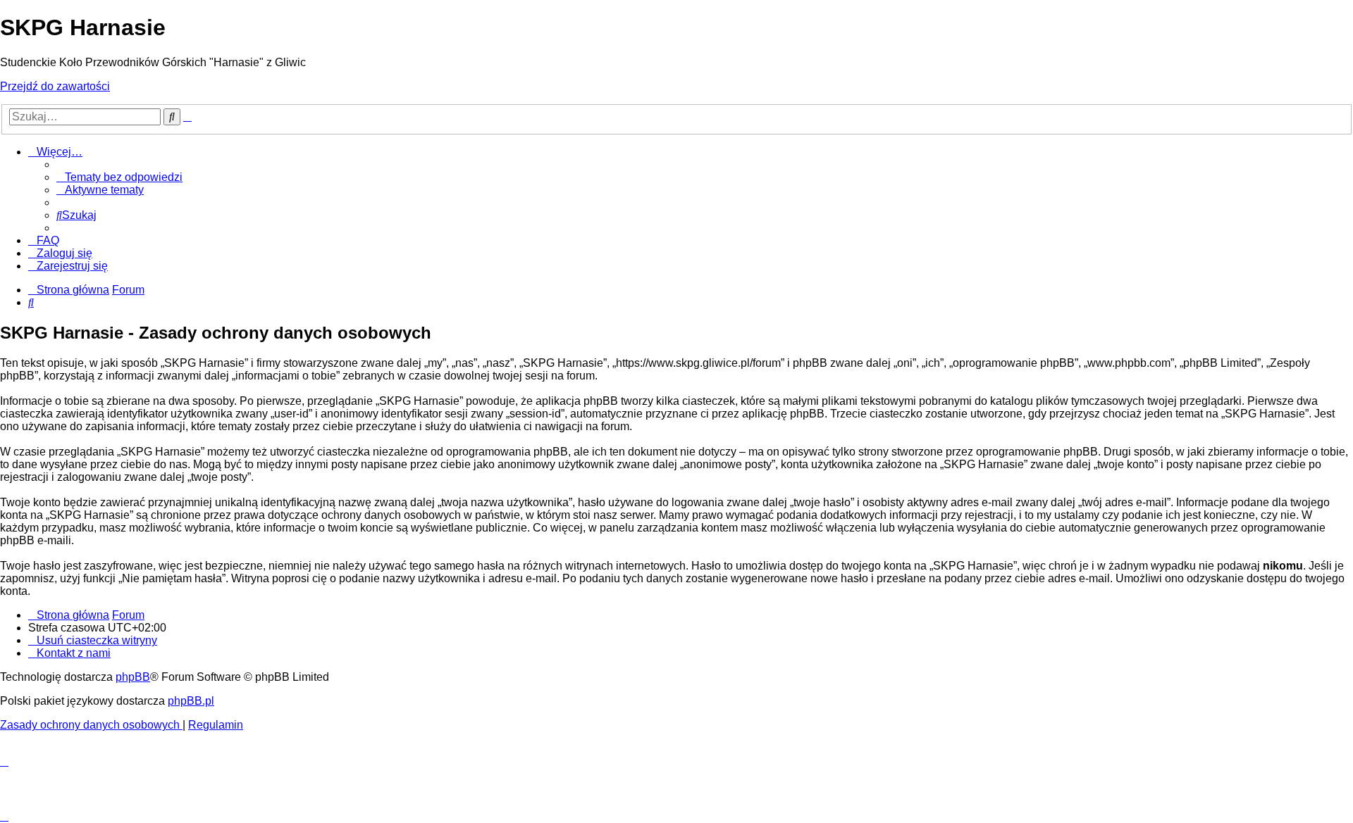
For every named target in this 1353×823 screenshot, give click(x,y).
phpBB (133, 677)
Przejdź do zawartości (55, 86)
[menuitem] (119, 177)
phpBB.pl (191, 701)
